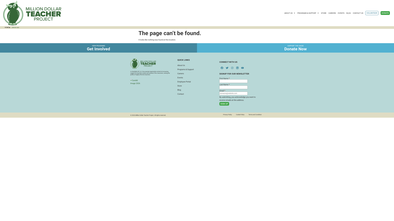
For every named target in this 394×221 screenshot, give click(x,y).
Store (179, 86)
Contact (180, 94)
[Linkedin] (237, 67)
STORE (323, 13)
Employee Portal (184, 82)
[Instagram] (232, 67)
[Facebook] (221, 67)
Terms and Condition (255, 114)
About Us (288, 13)
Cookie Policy (240, 114)
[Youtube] (242, 67)
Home (7, 27)
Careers (332, 13)
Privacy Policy (227, 114)
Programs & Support (306, 13)
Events (341, 13)
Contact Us (358, 13)
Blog (348, 13)
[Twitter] (227, 67)
